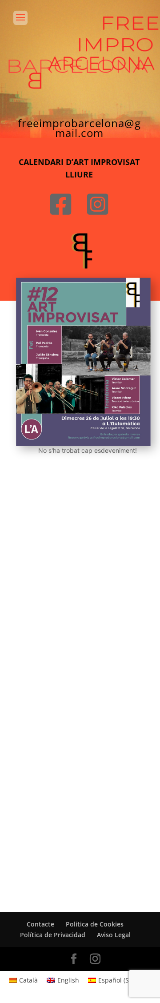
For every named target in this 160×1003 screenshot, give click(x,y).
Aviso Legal (114, 934)
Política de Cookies (95, 924)
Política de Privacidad (52, 934)
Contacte (40, 924)
